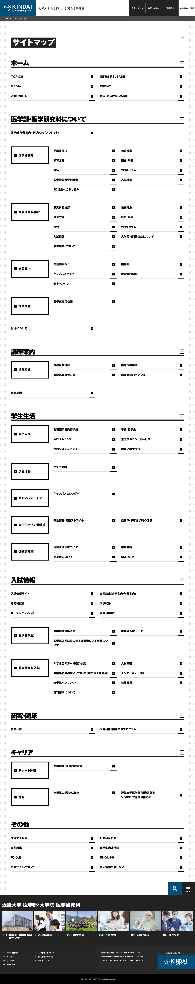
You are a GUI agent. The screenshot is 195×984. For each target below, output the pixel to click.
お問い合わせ (154, 8)
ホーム (9, 19)
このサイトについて (46, 952)
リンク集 (10, 960)
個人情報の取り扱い (46, 956)
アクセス (10, 956)
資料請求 (170, 8)
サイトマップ (43, 960)
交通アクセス (137, 8)
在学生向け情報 (187, 8)
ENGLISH (11, 964)
